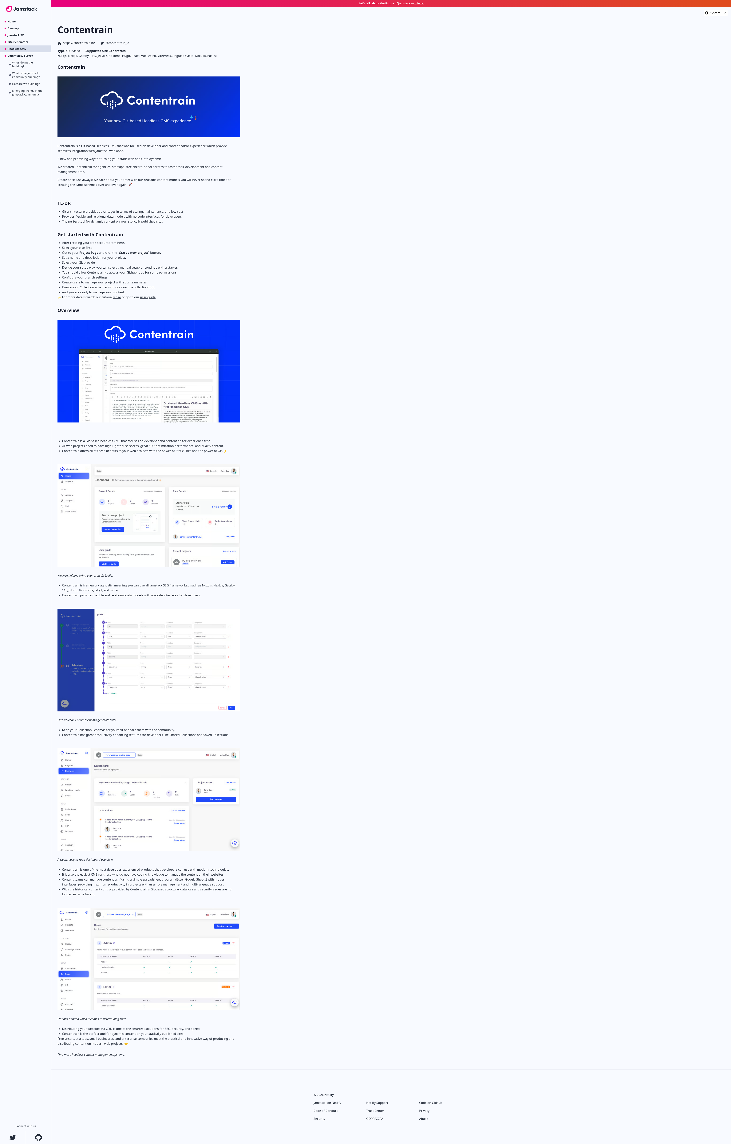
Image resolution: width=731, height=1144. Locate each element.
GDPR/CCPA (374, 1119)
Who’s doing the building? (22, 64)
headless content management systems (98, 1055)
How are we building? (26, 84)
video (117, 297)
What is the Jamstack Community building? (26, 75)
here (120, 243)
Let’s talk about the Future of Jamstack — (391, 3)
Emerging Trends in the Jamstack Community (27, 92)
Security (319, 1119)
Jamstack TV (16, 35)
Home (12, 21)
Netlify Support (377, 1103)
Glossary (13, 28)
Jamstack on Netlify (327, 1103)
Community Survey (20, 55)
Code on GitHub (430, 1103)
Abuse (423, 1119)
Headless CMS (17, 49)
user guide (148, 297)
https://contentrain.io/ (79, 43)
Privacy (424, 1111)
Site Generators (18, 42)
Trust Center (375, 1111)
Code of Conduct (326, 1111)
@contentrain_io (117, 43)
